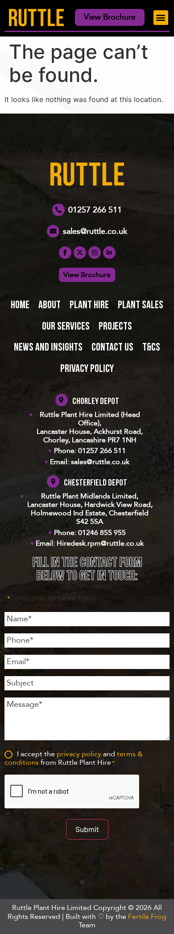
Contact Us (112, 348)
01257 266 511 (95, 210)
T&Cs (151, 348)
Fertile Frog (147, 917)
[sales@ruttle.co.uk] (53, 231)
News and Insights (48, 348)
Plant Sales (140, 305)
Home (20, 305)
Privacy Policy (87, 369)
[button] (160, 17)
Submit (87, 829)
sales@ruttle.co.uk (95, 231)
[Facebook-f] (65, 252)
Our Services (66, 327)
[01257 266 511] (58, 210)
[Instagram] (94, 252)
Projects (115, 327)
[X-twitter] (80, 252)
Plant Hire (89, 305)
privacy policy (79, 754)
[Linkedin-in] (109, 252)
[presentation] (72, 792)
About (49, 305)
